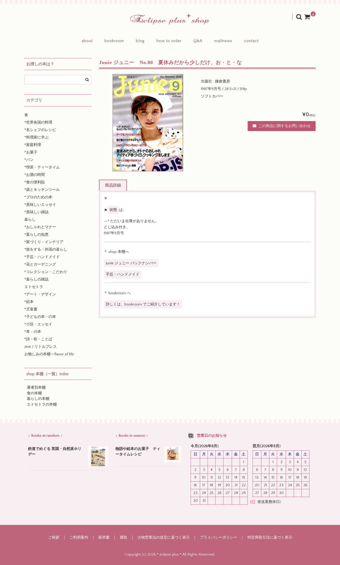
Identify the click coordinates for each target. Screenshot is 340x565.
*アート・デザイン (40, 294)
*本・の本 (32, 332)
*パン (29, 160)
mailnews (223, 41)
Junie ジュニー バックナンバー (131, 263)
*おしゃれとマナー (40, 227)
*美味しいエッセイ (40, 205)
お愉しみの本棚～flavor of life (49, 354)
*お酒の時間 (34, 175)
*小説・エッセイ (38, 324)
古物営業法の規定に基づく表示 (163, 537)
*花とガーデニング (40, 264)
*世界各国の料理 (38, 122)
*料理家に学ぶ (36, 137)
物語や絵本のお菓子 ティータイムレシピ (137, 452)
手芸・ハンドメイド (122, 274)
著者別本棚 (36, 387)
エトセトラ (33, 287)
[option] (148, 123)
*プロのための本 (38, 197)
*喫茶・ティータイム (42, 167)
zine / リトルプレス (40, 347)
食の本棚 (34, 393)
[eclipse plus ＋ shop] (170, 19)
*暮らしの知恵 (36, 234)
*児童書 (30, 309)
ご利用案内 (78, 537)
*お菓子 (30, 152)
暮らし (30, 219)
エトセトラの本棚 (42, 404)
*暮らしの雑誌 (36, 279)
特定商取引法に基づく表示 (269, 537)
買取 (123, 537)
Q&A (197, 41)
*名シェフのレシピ (40, 130)
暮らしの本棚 (38, 399)
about (87, 41)
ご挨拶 (53, 537)
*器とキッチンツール (42, 190)
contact (251, 41)
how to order (169, 41)
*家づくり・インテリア (43, 242)
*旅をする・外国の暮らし (45, 249)
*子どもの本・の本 (40, 317)
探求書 (104, 537)
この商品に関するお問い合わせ (284, 126)
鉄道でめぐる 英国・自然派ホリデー (54, 452)
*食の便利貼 (34, 182)
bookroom (114, 41)
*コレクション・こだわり (45, 272)
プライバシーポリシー (218, 537)
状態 (113, 210)
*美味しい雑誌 (36, 212)
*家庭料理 (32, 145)
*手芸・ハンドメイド (42, 257)
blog (140, 41)
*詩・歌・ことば (38, 339)
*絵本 (29, 302)
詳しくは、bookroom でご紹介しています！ (143, 304)
